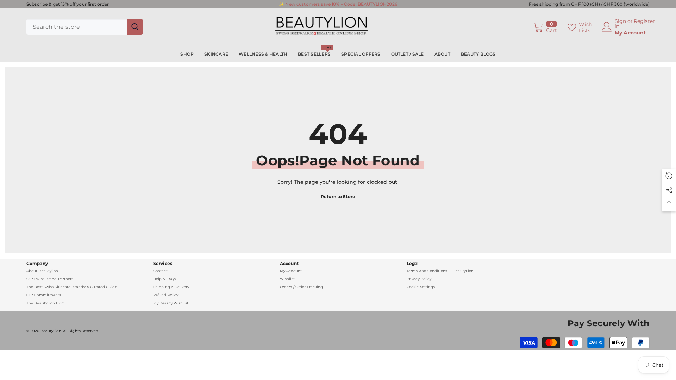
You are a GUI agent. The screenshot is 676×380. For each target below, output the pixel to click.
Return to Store (338, 196)
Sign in (620, 23)
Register (644, 21)
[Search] (84, 27)
